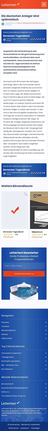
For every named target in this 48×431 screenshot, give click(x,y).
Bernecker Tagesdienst (16, 35)
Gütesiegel (35, 428)
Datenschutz (14, 428)
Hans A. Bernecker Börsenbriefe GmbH (30, 23)
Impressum (24, 428)
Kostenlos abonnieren (23, 274)
